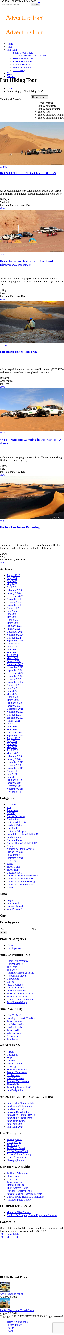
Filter (3, 932)
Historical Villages (16, 831)
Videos (10, 887)
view (2, 208)
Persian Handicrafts (17, 1072)
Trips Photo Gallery (17, 1002)
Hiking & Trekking (23, 58)
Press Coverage (15, 984)
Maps (9, 1057)
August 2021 (13, 720)
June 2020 (12, 744)
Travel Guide (13, 866)
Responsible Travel (16, 975)
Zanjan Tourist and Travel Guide (17, 1310)
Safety (10, 863)
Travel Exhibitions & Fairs (20, 993)
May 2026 (12, 584)
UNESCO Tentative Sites (20, 884)
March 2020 (13, 753)
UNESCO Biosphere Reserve (22, 875)
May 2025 (12, 616)
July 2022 (12, 688)
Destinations (13, 819)
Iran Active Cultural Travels (21, 1114)
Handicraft (12, 828)
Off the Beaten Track (17, 1151)
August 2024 (13, 643)
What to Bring (14, 1033)
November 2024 (15, 634)
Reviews (11, 860)
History (10, 1051)
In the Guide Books (17, 990)
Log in (10, 900)
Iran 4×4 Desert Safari (18, 1112)
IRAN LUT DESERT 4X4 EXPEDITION (28, 173)
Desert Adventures (22, 61)
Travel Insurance (15, 1021)
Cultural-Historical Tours (19, 1190)
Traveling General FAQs (19, 1087)
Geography (12, 1054)
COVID (11, 813)
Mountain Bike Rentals (19, 1212)
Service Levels (14, 1027)
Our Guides (13, 978)
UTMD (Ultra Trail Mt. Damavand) (25, 1196)
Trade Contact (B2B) (17, 996)
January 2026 (14, 593)
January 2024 (14, 661)
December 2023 (15, 664)
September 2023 (15, 670)
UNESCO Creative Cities (20, 878)
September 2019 (15, 768)
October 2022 (14, 679)
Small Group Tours (23, 52)
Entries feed (13, 903)
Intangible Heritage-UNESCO (22, 834)
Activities (11, 804)
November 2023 (15, 667)
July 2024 (12, 646)
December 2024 (15, 631)
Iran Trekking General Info (20, 1103)
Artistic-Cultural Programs (20, 999)
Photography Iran (16, 1160)
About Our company (17, 961)
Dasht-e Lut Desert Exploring (20, 527)
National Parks (14, 840)
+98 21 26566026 (9, 1234)
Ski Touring (19, 70)
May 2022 (12, 694)
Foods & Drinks (15, 825)
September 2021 (15, 717)
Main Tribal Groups (17, 1069)
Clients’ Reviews (15, 987)
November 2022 (15, 676)
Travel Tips (12, 869)
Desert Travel (14, 1179)
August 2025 (13, 608)
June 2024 (12, 649)
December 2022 (15, 673)
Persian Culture (14, 1063)
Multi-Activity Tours (17, 1187)
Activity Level (14, 1036)
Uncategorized (14, 872)
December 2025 (15, 596)
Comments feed (15, 906)
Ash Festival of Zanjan (12, 1294)
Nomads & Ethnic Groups (20, 849)
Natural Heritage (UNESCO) (22, 843)
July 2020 (12, 741)
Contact (11, 76)
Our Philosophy (15, 963)
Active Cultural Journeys (19, 1154)
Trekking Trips (14, 1139)
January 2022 (14, 705)
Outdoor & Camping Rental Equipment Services (32, 1215)
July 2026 (12, 578)
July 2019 (12, 774)
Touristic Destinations (18, 1081)
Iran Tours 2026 (15, 1123)
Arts (9, 807)
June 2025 (12, 613)
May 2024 (12, 652)
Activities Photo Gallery (19, 1199)
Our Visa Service (15, 1024)
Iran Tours (12, 49)
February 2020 (14, 756)
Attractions (12, 810)
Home (10, 43)
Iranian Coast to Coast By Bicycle (24, 1193)
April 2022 (12, 696)
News (10, 846)
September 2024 (15, 640)
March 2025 (13, 622)
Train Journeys (14, 1182)
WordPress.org (14, 909)
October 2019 (14, 765)
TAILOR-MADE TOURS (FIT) (30, 55)
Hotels (10, 945)
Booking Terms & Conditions (22, 1018)
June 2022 (12, 691)
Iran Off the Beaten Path (19, 1117)
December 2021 (15, 708)
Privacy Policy (14, 1324)
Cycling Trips (14, 1142)
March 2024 (13, 658)
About (10, 46)
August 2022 (13, 685)
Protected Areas (15, 857)
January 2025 (14, 628)
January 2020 (14, 759)
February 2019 (14, 780)
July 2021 (12, 723)
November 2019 (15, 762)
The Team (12, 966)
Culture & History (16, 816)
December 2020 (15, 732)
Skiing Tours (13, 1176)
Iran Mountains (14, 837)
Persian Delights (15, 851)
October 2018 (14, 791)
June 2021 (12, 726)
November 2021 (15, 711)
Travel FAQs (13, 1030)
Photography (13, 854)
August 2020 (13, 738)
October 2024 (14, 637)
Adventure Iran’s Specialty (20, 972)
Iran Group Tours (16, 1120)
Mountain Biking (22, 67)
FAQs (10, 1330)
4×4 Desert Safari (16, 1148)
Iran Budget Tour (15, 1090)
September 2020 (15, 735)
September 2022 (15, 682)
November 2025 (15, 599)
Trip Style (12, 969)
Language (12, 1066)
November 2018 (15, 788)
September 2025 (15, 605)
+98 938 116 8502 (9, 1237)
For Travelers (13, 1075)
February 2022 (14, 702)
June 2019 (12, 777)
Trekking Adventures (17, 1173)
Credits (10, 1327)
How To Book (14, 1015)
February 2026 (14, 590)
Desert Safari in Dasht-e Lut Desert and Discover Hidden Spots (26, 262)
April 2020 (12, 750)
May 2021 (12, 729)
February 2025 (14, 625)
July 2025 (12, 611)
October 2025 (14, 602)
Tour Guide (13, 1039)
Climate (11, 1060)
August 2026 (13, 575)
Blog (9, 73)
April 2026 (12, 587)
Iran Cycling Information (19, 1106)
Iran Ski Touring (15, 1109)
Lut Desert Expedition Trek (18, 351)
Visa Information (15, 1078)
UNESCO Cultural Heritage (21, 881)
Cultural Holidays (22, 64)
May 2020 (12, 747)
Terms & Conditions (17, 1322)
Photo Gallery (14, 1084)
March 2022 (13, 699)
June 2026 (12, 581)
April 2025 (12, 619)
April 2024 (12, 655)
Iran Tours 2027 (15, 1126)
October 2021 (14, 714)
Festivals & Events (16, 822)
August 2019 (13, 771)
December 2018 (15, 785)
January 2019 (14, 782)
